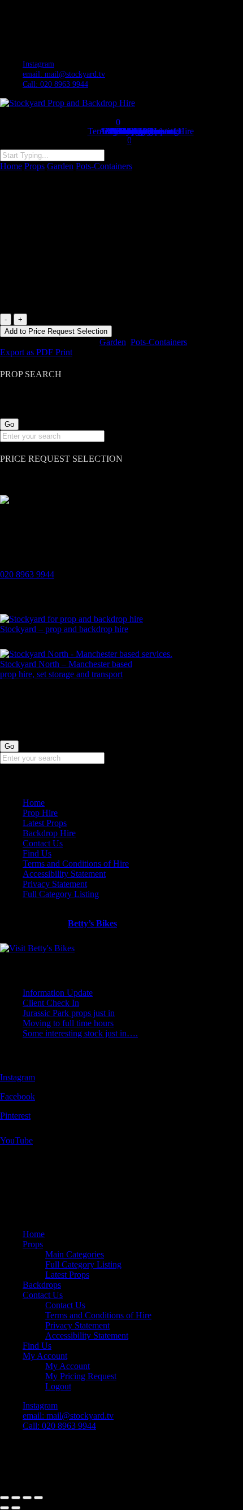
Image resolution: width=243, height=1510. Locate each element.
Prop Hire (40, 813)
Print (63, 352)
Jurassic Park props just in (69, 1013)
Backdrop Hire (49, 833)
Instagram (17, 1077)
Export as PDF (27, 352)
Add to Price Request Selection (56, 331)
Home (11, 166)
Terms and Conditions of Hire (76, 863)
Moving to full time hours (68, 1023)
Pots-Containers (104, 166)
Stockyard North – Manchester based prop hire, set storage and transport (66, 669)
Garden (60, 166)
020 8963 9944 (27, 574)
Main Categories (74, 1254)
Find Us (37, 853)
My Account (45, 1356)
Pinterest (15, 1115)
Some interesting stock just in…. (80, 1033)
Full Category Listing (61, 894)
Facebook (17, 1096)
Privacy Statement (55, 884)
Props (34, 166)
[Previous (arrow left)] (4, 1507)
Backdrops (42, 1285)
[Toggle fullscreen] (15, 1497)
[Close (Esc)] (38, 1497)
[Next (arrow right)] (15, 1507)
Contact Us (43, 843)
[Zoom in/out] (4, 1497)
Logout (58, 1386)
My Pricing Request (80, 1376)
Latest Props (45, 823)
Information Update (58, 992)
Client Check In (51, 1003)
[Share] (27, 1497)
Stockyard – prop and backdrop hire (64, 629)
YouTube (16, 1140)
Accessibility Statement (64, 873)
